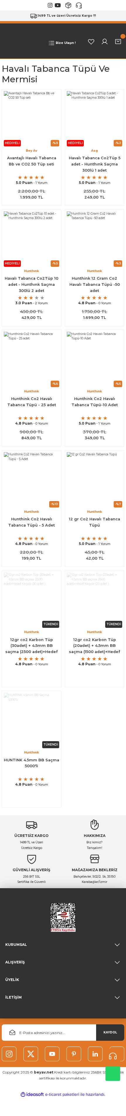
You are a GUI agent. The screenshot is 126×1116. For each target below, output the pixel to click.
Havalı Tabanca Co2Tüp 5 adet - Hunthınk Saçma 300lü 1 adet (94, 164)
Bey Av (31, 151)
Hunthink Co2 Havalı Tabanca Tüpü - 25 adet (31, 402)
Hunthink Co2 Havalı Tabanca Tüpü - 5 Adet (31, 522)
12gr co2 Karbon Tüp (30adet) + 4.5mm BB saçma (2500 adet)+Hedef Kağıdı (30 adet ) (31, 646)
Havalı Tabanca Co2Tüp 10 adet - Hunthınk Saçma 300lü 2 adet (31, 284)
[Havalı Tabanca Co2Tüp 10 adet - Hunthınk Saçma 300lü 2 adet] (31, 239)
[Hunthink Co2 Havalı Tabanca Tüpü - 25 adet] (31, 359)
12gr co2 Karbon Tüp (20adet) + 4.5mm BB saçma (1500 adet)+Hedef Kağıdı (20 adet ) (94, 646)
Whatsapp (112, 1073)
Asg (94, 151)
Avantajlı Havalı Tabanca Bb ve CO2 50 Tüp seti (31, 161)
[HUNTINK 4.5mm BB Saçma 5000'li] (31, 720)
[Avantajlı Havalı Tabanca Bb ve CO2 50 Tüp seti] (31, 118)
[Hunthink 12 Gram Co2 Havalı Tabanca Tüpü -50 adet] (94, 239)
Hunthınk (31, 271)
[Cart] (118, 42)
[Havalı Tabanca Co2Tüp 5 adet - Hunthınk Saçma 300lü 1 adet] (94, 118)
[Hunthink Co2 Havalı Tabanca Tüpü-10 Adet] (94, 359)
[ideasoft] (32, 1094)
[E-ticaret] (62, 1094)
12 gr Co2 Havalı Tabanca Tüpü (94, 522)
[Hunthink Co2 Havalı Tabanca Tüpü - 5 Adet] (31, 479)
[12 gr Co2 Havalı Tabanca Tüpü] (94, 479)
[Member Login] (105, 42)
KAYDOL (110, 1032)
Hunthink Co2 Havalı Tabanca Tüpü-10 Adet (94, 402)
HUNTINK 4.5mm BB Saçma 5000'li (31, 763)
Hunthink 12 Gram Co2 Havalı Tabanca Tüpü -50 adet (94, 284)
